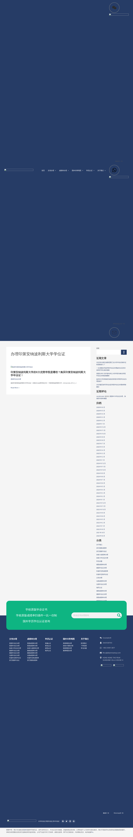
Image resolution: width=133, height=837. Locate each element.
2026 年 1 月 (100, 424)
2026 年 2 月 (100, 420)
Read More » (15, 388)
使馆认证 (48, 648)
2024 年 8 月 (100, 477)
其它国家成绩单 (101, 548)
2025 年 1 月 (100, 460)
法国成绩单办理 (101, 581)
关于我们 (99, 545)
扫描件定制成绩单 (102, 571)
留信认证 (48, 646)
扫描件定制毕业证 (102, 574)
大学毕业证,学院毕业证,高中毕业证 (48, 821)
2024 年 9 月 (100, 473)
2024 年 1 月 (100, 500)
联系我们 (84, 643)
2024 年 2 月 (100, 496)
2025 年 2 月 (100, 457)
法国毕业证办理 (101, 584)
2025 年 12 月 (101, 427)
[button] (55, 170)
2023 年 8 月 (100, 516)
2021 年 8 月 (100, 532)
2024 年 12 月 (101, 463)
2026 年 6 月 (100, 407)
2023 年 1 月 (100, 526)
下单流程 (84, 646)
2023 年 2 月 (100, 523)
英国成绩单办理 (32, 646)
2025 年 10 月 (101, 434)
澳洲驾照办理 (67, 650)
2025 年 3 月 (100, 453)
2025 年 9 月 (100, 437)
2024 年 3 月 (100, 493)
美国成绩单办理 (101, 597)
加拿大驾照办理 (68, 646)
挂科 (25, 830)
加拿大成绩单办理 (102, 555)
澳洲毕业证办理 (101, 594)
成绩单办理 (32, 639)
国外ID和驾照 (69, 639)
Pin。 (93, 832)
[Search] (119, 615)
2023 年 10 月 (101, 509)
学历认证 (49, 639)
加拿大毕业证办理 (102, 558)
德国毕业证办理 (101, 568)
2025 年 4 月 (100, 450)
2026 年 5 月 (100, 411)
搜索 (97, 348)
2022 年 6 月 (100, 529)
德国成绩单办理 (101, 564)
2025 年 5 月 (100, 447)
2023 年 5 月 (100, 519)
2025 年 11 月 (100, 430)
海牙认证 (99, 587)
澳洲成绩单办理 (101, 591)
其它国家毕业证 (101, 551)
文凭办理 (99, 578)
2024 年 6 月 (100, 483)
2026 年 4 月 (100, 414)
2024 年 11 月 (100, 467)
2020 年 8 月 (100, 536)
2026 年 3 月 (100, 417)
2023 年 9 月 (100, 513)
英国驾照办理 (67, 648)
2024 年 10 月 (101, 470)
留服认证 (48, 643)
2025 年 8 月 (100, 440)
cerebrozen (100, 396)
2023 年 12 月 (101, 503)
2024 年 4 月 (100, 490)
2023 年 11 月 (100, 506)
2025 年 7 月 (100, 443)
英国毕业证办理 (14, 646)
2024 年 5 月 (100, 486)
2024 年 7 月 (100, 480)
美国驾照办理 (67, 643)
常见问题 (99, 561)
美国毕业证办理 (16, 379)
